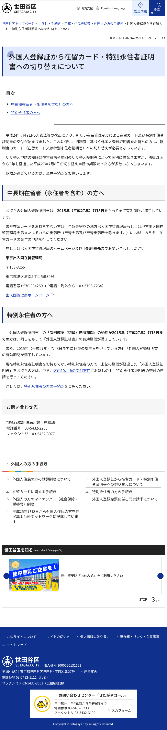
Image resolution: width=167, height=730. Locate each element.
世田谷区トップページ (18, 23)
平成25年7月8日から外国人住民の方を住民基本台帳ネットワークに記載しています (45, 516)
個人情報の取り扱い (95, 636)
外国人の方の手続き (108, 23)
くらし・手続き (49, 23)
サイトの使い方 (58, 636)
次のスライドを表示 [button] (163, 576)
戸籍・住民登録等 (77, 23)
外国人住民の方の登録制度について (41, 479)
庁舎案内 (90, 671)
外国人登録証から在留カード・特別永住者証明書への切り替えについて (125, 482)
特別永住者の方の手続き (44, 386)
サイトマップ (16, 644)
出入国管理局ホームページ (27, 295)
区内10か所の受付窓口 (71, 370)
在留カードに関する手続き (34, 491)
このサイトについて (21, 636)
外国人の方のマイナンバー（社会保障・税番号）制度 (45, 501)
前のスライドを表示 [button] (9, 576)
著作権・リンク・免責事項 (139, 636)
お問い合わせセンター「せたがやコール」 (93, 695)
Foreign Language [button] (113, 8)
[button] (85, 8)
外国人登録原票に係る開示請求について (125, 499)
